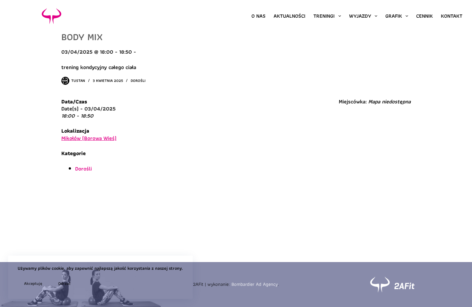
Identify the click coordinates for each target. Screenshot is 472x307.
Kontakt (451, 16)
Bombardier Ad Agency (255, 284)
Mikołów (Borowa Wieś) (89, 138)
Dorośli (138, 80)
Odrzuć (64, 283)
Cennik (424, 16)
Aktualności (289, 16)
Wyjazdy (360, 16)
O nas (258, 16)
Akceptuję (33, 283)
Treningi (324, 16)
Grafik (393, 16)
